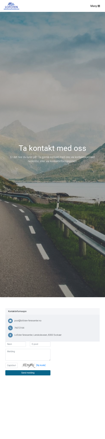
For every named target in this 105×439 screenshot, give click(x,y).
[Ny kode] (40, 365)
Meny (94, 6)
